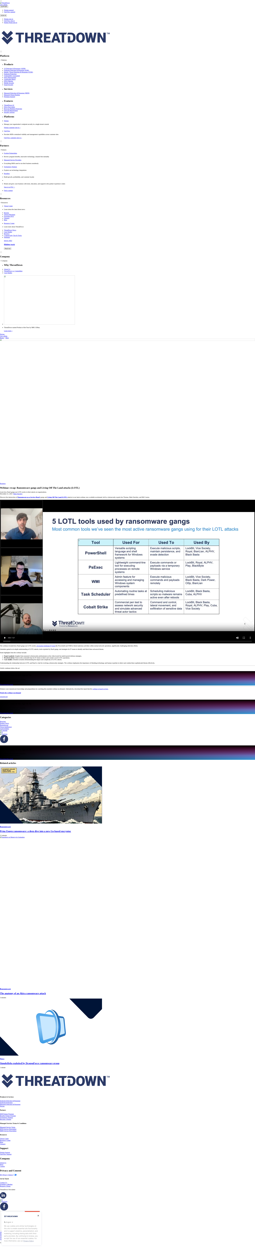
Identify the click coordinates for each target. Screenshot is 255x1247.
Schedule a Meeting (6, 1184)
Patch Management (10, 77)
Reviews (6, 234)
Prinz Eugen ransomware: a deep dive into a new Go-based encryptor (35, 831)
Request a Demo (5, 1186)
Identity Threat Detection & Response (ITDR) (18, 72)
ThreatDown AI (9, 105)
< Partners (3, 150)
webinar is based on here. (100, 689)
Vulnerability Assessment (12, 76)
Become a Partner (5, 1119)
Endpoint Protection (10, 74)
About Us (7, 269)
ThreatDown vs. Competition (13, 271)
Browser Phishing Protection (13, 109)
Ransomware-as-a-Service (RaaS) (29, 497)
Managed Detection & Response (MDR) (16, 93)
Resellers (7, 173)
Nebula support (9, 10)
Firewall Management (11, 110)
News (2, 1059)
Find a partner (8, 190)
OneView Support (5, 1154)
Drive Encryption (9, 107)
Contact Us (3, 1182)
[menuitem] (127, 74)
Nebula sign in (8, 19)
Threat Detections (9, 214)
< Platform (3, 60)
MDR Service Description (8, 1131)
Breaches (3, 721)
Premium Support (9, 97)
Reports (6, 213)
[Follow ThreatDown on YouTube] (3, 734)
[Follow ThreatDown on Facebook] (4, 742)
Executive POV (9, 216)
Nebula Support (5, 1152)
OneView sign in (9, 21)
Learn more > (8, 331)
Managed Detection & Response (10, 1104)
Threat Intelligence (6, 727)
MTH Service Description (8, 1129)
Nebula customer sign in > (12, 127)
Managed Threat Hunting (12, 95)
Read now (7, 248)
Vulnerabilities (4, 729)
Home (2, 338)
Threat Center (8, 206)
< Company (3, 261)
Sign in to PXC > (9, 187)
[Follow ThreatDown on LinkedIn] (3, 730)
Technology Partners (10, 167)
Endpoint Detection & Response (10, 1101)
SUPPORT (4, 6)
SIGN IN (3, 15)
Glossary (7, 218)
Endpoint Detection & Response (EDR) (16, 70)
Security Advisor (9, 112)
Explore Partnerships (10, 153)
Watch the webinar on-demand (10, 693)
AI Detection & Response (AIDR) (15, 68)
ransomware (4, 697)
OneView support (9, 12)
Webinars (7, 237)
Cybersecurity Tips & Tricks (13, 235)
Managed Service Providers (12, 160)
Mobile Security (9, 83)
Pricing (2, 334)
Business (3, 483)
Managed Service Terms (7, 1127)
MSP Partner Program (7, 1114)
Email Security (8, 85)
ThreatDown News (10, 230)
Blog (5, 220)
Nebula (6, 121)
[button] (9, 4)
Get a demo (3, 4)
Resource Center (9, 223)
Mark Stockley (18, 494)
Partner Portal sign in (10, 22)
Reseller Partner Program (8, 1116)
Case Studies (8, 232)
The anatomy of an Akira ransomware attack (23, 993)
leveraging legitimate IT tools (45, 646)
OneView (7, 131)
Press (1, 1164)
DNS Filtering (8, 81)
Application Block (10, 79)
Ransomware (4, 725)
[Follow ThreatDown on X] (1, 732)
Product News (4, 723)
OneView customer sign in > (13, 138)
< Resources (4, 202)
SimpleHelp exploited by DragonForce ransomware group (29, 1063)
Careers (2, 1166)
